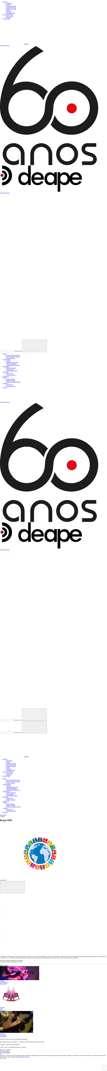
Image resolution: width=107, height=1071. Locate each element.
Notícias (5, 387)
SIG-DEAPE (9, 384)
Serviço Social (9, 369)
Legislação (9, 11)
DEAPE (5, 2)
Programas (5, 372)
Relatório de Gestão (11, 9)
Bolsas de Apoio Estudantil (13, 356)
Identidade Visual (10, 13)
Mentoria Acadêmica (11, 363)
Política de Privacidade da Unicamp (21, 1057)
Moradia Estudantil (11, 368)
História (8, 4)
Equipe (8, 10)
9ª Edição (2, 816)
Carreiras (8, 361)
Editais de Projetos (10, 380)
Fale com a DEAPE (8, 14)
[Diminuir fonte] (35, 32)
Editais (5, 377)
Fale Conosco (9, 16)
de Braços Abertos (10, 375)
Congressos (6, 376)
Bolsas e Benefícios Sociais (13, 355)
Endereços (8, 17)
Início (1, 815)
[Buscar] (11, 707)
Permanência (6, 366)
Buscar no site (18, 351)
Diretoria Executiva (11, 6)
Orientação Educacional (12, 362)
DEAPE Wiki (6, 18)
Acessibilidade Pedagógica (13, 365)
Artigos (5, 815)
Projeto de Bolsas (10, 358)
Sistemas (5, 383)
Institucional (9, 3)
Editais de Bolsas (10, 379)
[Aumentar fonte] (12, 32)
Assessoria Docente (11, 7)
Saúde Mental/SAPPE (11, 370)
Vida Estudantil (7, 359)
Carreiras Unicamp (11, 386)
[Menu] (11, 401)
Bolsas (4, 354)
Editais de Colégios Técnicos (13, 382)
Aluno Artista (9, 373)
